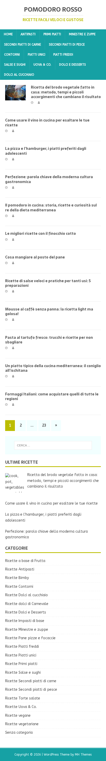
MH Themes (83, 754)
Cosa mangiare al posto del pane (35, 257)
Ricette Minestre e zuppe (26, 629)
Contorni (12, 54)
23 (44, 425)
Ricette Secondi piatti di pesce (31, 689)
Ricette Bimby (17, 578)
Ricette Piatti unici (20, 655)
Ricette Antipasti (19, 569)
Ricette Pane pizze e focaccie (30, 638)
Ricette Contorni (19, 586)
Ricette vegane (18, 715)
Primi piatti (52, 34)
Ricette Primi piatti (21, 664)
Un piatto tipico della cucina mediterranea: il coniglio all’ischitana (53, 368)
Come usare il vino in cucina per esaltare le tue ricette (47, 122)
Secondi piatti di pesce (67, 44)
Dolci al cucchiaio (19, 74)
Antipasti (28, 34)
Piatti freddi (63, 54)
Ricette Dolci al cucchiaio (26, 595)
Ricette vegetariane (22, 724)
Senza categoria (19, 732)
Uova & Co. (42, 64)
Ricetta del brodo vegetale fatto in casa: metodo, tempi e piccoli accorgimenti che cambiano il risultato (66, 91)
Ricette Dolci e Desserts (25, 612)
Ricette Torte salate (22, 698)
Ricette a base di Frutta (25, 561)
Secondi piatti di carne (22, 44)
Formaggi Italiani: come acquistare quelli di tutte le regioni (52, 396)
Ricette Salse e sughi (23, 672)
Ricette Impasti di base (24, 621)
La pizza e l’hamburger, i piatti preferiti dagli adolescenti (45, 151)
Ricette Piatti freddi (22, 646)
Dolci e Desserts (72, 64)
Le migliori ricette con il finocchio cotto (40, 233)
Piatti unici (36, 54)
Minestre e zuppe (82, 34)
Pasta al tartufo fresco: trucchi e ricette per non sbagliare (49, 340)
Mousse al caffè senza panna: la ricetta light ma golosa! (49, 311)
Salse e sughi (14, 64)
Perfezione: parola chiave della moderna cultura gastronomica (49, 179)
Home (8, 34)
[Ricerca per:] (53, 445)
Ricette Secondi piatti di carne (30, 681)
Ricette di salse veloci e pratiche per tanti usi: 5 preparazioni (48, 283)
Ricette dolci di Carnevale (26, 604)
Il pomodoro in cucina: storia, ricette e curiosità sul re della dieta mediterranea (51, 207)
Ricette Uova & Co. (21, 707)
